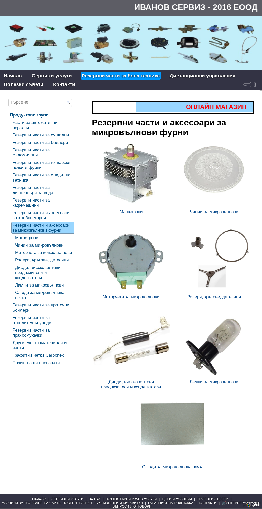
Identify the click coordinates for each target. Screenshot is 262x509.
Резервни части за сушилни (41, 135)
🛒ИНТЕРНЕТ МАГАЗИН (241, 503)
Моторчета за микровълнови (43, 252)
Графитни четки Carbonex (38, 355)
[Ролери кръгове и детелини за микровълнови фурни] (214, 261)
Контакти (64, 84)
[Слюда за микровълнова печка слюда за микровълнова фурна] (172, 431)
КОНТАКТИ (207, 503)
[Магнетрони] (131, 176)
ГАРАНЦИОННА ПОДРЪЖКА (170, 503)
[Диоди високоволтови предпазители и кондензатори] (131, 346)
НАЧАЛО (39, 499)
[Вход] (249, 84)
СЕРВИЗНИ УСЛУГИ (67, 499)
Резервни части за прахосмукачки (31, 333)
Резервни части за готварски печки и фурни (41, 165)
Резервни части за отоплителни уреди (32, 320)
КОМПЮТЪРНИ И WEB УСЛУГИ (131, 499)
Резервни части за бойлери (40, 142)
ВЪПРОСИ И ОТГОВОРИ (132, 506)
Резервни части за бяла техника (121, 75)
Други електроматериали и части (40, 345)
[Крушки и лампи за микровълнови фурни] (214, 346)
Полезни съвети (23, 84)
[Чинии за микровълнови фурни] (214, 176)
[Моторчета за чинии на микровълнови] (131, 261)
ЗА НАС (95, 499)
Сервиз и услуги (52, 75)
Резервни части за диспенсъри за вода (33, 190)
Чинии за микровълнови (39, 245)
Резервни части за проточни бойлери (41, 308)
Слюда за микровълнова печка (39, 295)
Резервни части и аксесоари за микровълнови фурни (41, 228)
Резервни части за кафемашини (31, 203)
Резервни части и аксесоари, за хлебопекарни (42, 215)
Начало (13, 75)
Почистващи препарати (36, 362)
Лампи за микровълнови (39, 285)
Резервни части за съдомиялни (31, 152)
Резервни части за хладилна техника (41, 178)
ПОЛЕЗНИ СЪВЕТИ (212, 499)
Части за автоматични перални (35, 125)
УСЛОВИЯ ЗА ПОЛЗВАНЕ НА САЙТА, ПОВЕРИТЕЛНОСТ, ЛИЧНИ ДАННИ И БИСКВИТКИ (72, 503)
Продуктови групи (29, 115)
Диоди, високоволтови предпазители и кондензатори (38, 272)
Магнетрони (26, 237)
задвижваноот (251, 504)
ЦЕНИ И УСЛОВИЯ (177, 499)
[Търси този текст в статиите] (68, 103)
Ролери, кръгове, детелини (42, 260)
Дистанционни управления (202, 75)
